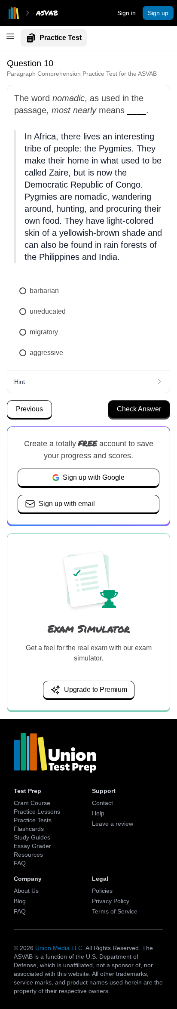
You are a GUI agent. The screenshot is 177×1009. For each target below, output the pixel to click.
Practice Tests (33, 820)
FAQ (20, 863)
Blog (20, 901)
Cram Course (32, 802)
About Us (26, 890)
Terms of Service (114, 911)
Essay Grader (32, 845)
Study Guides (32, 837)
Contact (102, 802)
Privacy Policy (110, 901)
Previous (29, 409)
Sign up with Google (94, 477)
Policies (102, 890)
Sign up (158, 12)
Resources (28, 854)
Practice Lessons (37, 811)
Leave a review (112, 823)
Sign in (126, 12)
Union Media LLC (58, 947)
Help (98, 813)
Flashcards (29, 828)
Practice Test (61, 37)
